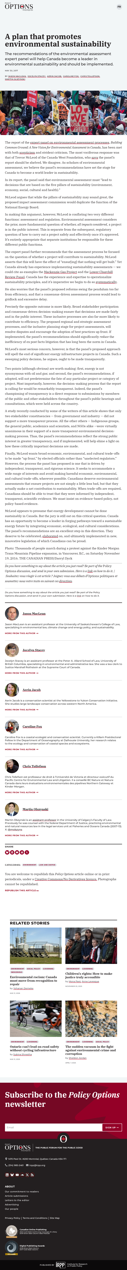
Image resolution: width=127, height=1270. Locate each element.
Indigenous (16, 972)
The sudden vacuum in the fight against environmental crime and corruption (90, 1050)
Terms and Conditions (35, 1218)
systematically (106, 282)
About (10, 1186)
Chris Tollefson (90, 76)
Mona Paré (75, 981)
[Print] (22, 852)
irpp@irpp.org (37, 1165)
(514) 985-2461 (16, 1165)
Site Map (55, 1218)
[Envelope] (17, 852)
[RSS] (32, 1175)
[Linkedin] (12, 852)
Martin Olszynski (15, 79)
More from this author (20, 633)
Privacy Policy (12, 1218)
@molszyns (15, 829)
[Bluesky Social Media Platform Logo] (12, 1175)
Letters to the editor (17, 1200)
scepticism (27, 152)
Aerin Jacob (54, 76)
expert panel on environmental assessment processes (69, 142)
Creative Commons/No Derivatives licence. (66, 879)
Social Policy (33, 969)
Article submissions (16, 1196)
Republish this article (20, 890)
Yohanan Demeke (23, 988)
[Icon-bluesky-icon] (7, 852)
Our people (11, 1209)
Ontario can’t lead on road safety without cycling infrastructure (34, 1048)
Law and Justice (47, 865)
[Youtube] (17, 1175)
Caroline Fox (71, 76)
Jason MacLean (17, 76)
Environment (29, 865)
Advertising (12, 1204)
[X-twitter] (27, 852)
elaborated (50, 536)
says (95, 157)
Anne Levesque (90, 981)
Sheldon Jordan (78, 1058)
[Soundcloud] (22, 1175)
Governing (48, 969)
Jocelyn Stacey (36, 76)
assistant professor (44, 820)
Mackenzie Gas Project (60, 272)
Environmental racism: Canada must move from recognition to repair (33, 980)
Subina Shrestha (22, 1054)
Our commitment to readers (22, 1191)
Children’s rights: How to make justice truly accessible (88, 975)
